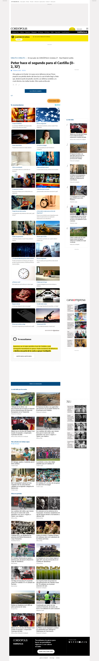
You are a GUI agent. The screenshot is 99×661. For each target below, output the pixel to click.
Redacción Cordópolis (16, 413)
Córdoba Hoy (15, 32)
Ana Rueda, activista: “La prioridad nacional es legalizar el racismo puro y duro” (71, 426)
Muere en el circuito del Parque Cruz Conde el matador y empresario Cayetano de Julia (23, 432)
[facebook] (16, 85)
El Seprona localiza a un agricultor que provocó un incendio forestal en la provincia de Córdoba (47, 408)
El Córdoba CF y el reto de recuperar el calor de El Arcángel (48, 484)
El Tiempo (40, 32)
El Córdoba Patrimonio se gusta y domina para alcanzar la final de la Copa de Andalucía (22, 559)
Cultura (22, 32)
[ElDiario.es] (82, 32)
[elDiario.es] (21, 644)
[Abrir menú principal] (87, 28)
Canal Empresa (65, 32)
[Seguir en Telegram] (75, 642)
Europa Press (14, 608)
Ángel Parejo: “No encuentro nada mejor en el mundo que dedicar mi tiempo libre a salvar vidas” (71, 444)
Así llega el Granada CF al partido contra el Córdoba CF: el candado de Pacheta (22, 582)
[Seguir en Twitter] (71, 642)
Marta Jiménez (39, 518)
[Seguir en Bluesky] (69, 642)
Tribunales (31, 1)
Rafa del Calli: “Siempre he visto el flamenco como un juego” (71, 409)
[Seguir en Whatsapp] (84, 642)
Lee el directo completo (35, 91)
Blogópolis (34, 32)
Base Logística (22, 1)
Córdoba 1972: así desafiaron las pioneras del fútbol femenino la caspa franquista (21, 537)
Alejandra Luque (40, 610)
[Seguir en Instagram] (77, 642)
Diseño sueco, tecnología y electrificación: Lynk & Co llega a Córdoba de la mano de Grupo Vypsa (71, 325)
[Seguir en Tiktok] (82, 642)
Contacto (58, 657)
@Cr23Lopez (15, 443)
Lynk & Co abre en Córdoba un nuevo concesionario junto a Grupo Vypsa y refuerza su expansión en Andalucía (71, 308)
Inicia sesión (79, 29)
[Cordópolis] (21, 640)
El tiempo (27, 1)
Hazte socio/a (72, 29)
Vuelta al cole (36, 1)
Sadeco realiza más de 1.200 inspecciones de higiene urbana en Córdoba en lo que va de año (78, 240)
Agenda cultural (42, 1)
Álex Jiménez (14, 563)
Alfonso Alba (14, 436)
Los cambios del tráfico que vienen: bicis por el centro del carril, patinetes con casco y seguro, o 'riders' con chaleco (47, 433)
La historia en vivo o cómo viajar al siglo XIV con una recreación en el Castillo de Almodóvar (47, 559)
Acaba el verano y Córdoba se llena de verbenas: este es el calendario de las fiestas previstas (47, 537)
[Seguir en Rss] (86, 642)
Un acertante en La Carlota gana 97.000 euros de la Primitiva (77, 198)
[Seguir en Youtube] (80, 642)
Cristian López (14, 465)
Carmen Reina (39, 563)
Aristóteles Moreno (15, 540)
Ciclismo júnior (53, 1)
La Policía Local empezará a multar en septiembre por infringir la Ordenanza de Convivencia (47, 629)
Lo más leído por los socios (19, 389)
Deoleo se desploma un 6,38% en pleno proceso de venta (21, 606)
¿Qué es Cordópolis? (43, 657)
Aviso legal (52, 657)
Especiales (57, 32)
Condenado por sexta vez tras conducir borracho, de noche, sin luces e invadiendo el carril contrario (48, 606)
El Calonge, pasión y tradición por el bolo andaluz (22, 463)
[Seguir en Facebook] (73, 642)
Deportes (27, 32)
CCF (12, 95)
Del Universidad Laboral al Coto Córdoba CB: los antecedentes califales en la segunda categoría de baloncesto (22, 485)
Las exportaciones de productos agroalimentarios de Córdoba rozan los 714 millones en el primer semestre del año (47, 583)
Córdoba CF (48, 1)
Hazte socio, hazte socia (24, 356)
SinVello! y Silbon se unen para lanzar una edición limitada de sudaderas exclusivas (70, 343)
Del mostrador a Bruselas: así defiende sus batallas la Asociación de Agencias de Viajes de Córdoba (70, 334)
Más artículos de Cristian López (20, 442)
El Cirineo (47, 32)
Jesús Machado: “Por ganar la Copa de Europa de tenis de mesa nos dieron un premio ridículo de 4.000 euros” (71, 435)
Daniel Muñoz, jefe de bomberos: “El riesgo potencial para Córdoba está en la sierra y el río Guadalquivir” (71, 418)
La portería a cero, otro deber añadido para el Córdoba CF (45, 463)
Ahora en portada (16, 493)
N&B (52, 32)
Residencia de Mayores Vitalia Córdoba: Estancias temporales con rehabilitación (71, 316)
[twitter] (14, 85)
